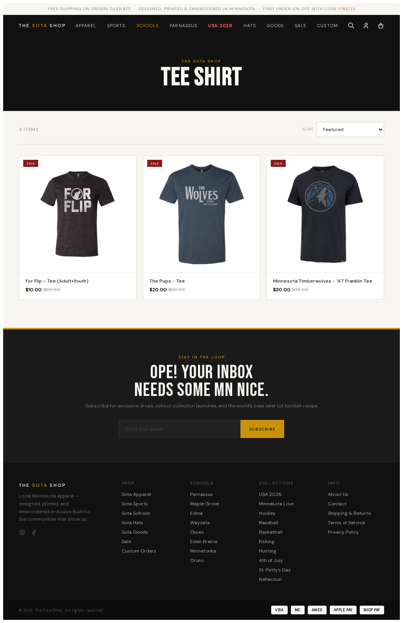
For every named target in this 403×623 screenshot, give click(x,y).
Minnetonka (203, 551)
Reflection (270, 579)
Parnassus (183, 25)
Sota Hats (132, 522)
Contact (337, 504)
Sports (116, 25)
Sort (307, 129)
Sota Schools (136, 513)
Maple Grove (204, 504)
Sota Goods (135, 532)
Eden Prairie (203, 541)
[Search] (351, 25)
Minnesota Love (276, 504)
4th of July (271, 560)
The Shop (42, 25)
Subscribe (262, 429)
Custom (327, 25)
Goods (275, 25)
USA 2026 (220, 25)
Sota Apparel (136, 494)
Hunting (267, 551)
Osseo (197, 532)
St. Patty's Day (275, 570)
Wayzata (200, 522)
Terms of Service (346, 522)
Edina (196, 513)
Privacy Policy (343, 532)
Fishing (266, 541)
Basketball (271, 532)
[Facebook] (34, 533)
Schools (148, 25)
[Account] (366, 25)
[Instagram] (22, 533)
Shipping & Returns (349, 513)
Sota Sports (135, 504)
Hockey (267, 513)
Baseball (268, 522)
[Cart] (380, 25)
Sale (300, 25)
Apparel (86, 25)
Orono (197, 560)
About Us (338, 494)
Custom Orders (139, 551)
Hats (250, 25)
